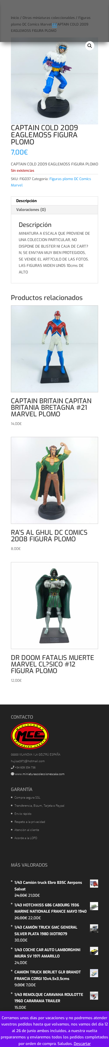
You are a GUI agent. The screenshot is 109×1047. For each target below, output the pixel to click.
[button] (89, 45)
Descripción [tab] (26, 200)
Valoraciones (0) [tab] (31, 209)
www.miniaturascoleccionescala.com (39, 774)
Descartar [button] (82, 1043)
